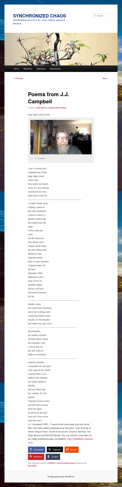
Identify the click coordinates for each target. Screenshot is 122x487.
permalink (32, 465)
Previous (18, 78)
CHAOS (51, 463)
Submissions (55, 68)
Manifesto (28, 68)
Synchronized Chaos (57, 107)
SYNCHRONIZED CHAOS (39, 15)
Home (16, 68)
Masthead (41, 68)
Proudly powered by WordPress (61, 476)
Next (106, 78)
